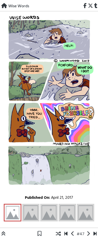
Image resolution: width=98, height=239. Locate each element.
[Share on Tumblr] (95, 6)
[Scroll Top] (3, 234)
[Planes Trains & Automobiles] (95, 234)
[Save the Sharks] (66, 234)
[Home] (4, 6)
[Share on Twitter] (90, 6)
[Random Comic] (58, 234)
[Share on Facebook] (85, 6)
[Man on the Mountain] (88, 234)
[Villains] (73, 234)
